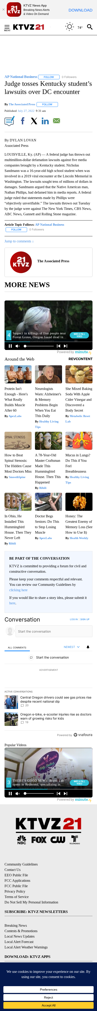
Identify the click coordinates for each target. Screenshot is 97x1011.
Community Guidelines (21, 864)
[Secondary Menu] (10, 27)
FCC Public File (16, 886)
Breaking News (16, 925)
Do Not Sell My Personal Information (31, 902)
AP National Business (49, 224)
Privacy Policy (15, 891)
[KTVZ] (31, 27)
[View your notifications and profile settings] (87, 647)
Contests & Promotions (21, 931)
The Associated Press (22, 104)
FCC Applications (17, 880)
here (12, 603)
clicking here (18, 590)
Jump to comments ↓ (19, 241)
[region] (48, 678)
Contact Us (13, 870)
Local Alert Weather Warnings (26, 947)
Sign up (84, 619)
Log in (74, 619)
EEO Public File (16, 875)
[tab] (17, 647)
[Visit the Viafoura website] (82, 735)
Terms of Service (17, 897)
